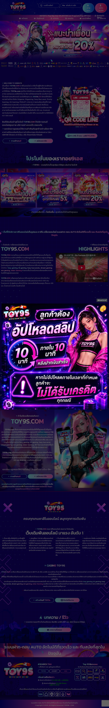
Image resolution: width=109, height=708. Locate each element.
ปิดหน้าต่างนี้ (102, 300)
